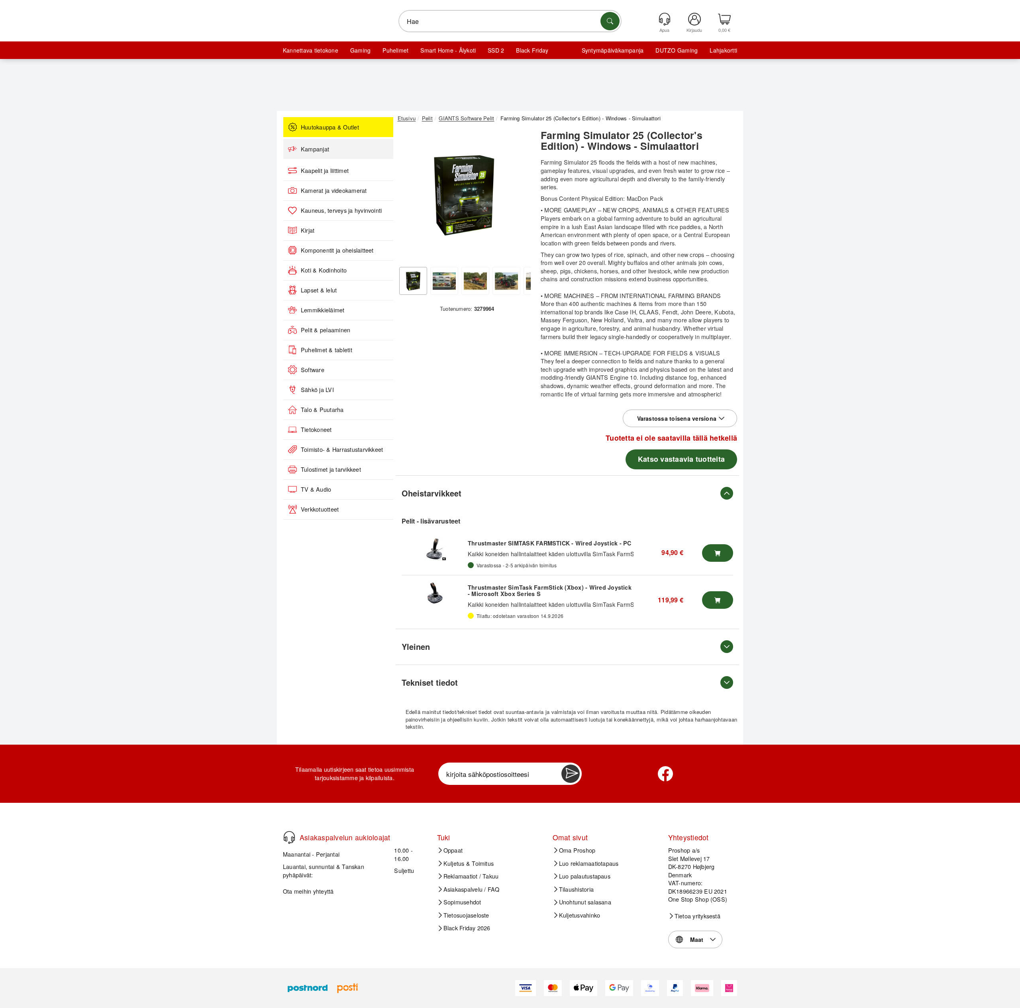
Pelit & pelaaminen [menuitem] (325, 330)
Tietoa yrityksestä (697, 916)
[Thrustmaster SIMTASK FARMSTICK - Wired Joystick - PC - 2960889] (435, 549)
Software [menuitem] (312, 370)
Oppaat (453, 850)
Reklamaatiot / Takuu (471, 876)
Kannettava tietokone (310, 50)
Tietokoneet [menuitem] (316, 429)
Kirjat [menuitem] (307, 230)
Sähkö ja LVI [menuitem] (317, 390)
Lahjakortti (723, 50)
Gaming (360, 50)
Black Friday (532, 50)
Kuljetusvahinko (579, 915)
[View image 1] (413, 281)
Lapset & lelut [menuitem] (319, 290)
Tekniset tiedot (430, 682)
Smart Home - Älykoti (448, 50)
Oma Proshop (577, 850)
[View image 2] (444, 281)
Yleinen (416, 646)
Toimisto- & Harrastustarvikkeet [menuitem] (342, 449)
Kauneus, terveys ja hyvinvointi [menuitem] (341, 210)
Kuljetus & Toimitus (468, 863)
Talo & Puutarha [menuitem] (322, 410)
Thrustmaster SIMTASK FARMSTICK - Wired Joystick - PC (549, 543)
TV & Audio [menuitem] (316, 489)
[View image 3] (475, 281)
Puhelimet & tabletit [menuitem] (326, 350)
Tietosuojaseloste (466, 915)
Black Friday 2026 (466, 928)
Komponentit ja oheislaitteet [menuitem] (337, 250)
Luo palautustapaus (584, 876)
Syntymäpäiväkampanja (613, 50)
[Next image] (519, 196)
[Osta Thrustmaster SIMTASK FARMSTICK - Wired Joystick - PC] (717, 553)
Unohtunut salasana (585, 902)
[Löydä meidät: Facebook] (665, 774)
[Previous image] (410, 196)
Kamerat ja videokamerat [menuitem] (334, 190)
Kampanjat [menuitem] (315, 149)
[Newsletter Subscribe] (570, 774)
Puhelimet (395, 50)
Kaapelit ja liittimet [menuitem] (325, 171)
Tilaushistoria (576, 889)
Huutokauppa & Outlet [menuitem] (330, 127)
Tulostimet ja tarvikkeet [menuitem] (331, 469)
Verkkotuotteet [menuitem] (320, 509)
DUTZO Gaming (676, 50)
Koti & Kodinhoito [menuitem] (324, 270)
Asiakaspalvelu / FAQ (471, 889)
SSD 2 (496, 50)
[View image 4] (506, 281)
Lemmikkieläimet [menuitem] (323, 310)
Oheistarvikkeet (431, 493)
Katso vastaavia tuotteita (681, 459)
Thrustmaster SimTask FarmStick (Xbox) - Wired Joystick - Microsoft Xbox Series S (550, 590)
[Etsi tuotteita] (610, 21)
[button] (464, 194)
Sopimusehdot (462, 902)
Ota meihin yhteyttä (308, 891)
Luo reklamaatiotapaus (589, 863)
